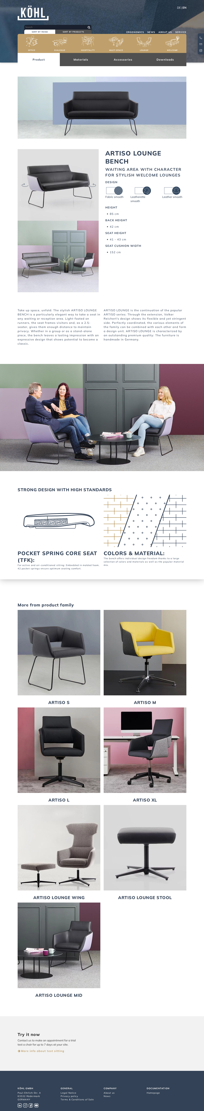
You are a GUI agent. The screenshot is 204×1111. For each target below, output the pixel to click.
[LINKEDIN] (20, 1105)
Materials (81, 59)
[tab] (39, 32)
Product (39, 59)
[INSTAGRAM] (26, 1105)
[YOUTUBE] (37, 1105)
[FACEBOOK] (31, 1105)
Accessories (123, 59)
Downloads (165, 59)
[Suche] (89, 27)
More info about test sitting (42, 1051)
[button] (32, 44)
